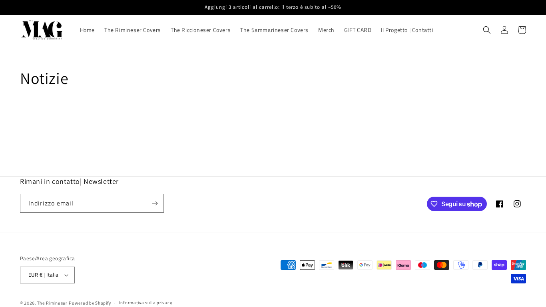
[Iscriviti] (154, 203)
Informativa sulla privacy (145, 302)
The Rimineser (52, 303)
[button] (487, 30)
